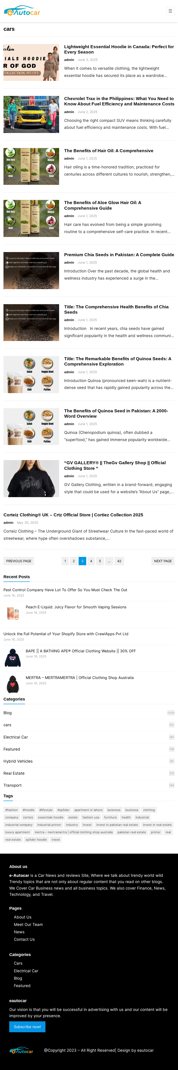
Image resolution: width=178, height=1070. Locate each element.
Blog (7, 712)
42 (119, 561)
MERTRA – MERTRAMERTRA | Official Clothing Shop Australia (80, 677)
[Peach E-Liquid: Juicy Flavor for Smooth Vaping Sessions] (12, 614)
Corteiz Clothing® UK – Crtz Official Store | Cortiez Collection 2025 (73, 514)
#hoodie (29, 810)
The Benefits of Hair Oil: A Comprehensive (108, 150)
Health (126, 817)
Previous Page (18, 561)
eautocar (145, 1050)
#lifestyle (46, 810)
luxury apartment (17, 832)
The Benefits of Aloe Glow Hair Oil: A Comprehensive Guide (102, 205)
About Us (23, 917)
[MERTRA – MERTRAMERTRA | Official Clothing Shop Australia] (12, 685)
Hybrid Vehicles (18, 761)
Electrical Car (15, 737)
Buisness (114, 810)
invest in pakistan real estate (117, 825)
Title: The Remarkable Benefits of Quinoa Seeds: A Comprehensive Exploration (117, 361)
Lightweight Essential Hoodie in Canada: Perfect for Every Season (119, 49)
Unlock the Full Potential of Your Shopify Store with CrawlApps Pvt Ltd (65, 633)
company (11, 817)
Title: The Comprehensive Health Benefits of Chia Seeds (116, 309)
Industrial (142, 817)
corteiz (28, 817)
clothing (149, 810)
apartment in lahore (88, 810)
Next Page (163, 561)
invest (87, 825)
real (168, 832)
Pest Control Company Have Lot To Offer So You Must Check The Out (65, 589)
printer (156, 832)
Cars (18, 963)
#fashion (11, 810)
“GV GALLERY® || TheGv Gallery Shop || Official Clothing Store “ (115, 465)
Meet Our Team (28, 924)
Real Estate (14, 773)
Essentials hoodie (51, 817)
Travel (56, 839)
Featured (11, 749)
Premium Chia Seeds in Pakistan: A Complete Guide (119, 254)
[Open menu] (170, 11)
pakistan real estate (132, 832)
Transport (12, 785)
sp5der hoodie (36, 839)
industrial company (18, 825)
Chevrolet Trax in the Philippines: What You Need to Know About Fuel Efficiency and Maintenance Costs (119, 101)
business (131, 810)
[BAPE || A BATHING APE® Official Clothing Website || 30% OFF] (12, 658)
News (19, 932)
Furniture (110, 817)
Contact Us (24, 939)
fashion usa (91, 817)
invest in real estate (157, 825)
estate (73, 817)
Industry (72, 825)
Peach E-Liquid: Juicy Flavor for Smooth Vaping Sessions (76, 607)
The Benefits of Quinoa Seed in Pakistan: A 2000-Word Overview (116, 413)
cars (7, 725)
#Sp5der (63, 810)
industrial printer (49, 825)
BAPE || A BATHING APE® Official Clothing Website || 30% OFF (81, 651)
